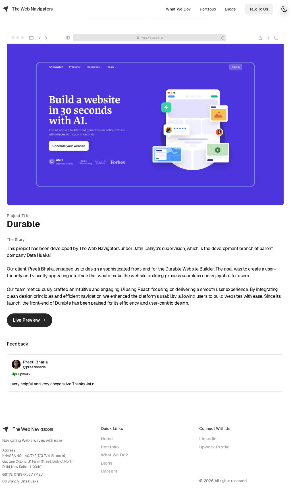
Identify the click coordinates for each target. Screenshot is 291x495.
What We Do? (114, 454)
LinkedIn (208, 438)
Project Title (18, 215)
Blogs (106, 463)
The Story (16, 239)
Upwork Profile (214, 446)
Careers (109, 471)
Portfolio (110, 446)
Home (107, 438)
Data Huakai (29, 481)
